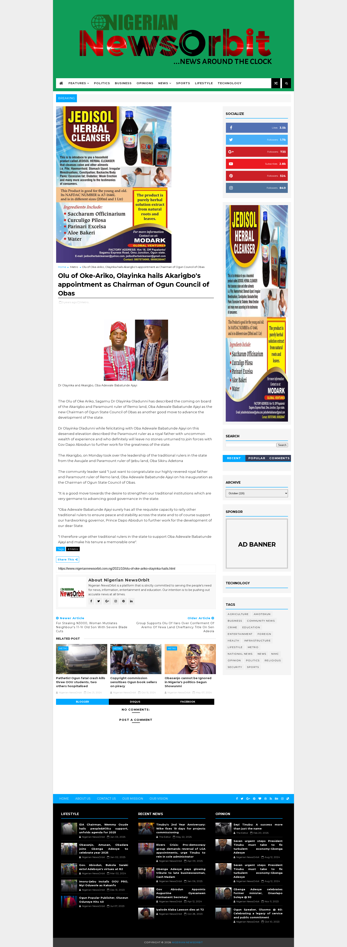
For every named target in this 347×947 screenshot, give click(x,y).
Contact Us (106, 798)
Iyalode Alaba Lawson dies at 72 (180, 909)
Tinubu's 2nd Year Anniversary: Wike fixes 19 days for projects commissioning (180, 828)
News (163, 83)
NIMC (275, 653)
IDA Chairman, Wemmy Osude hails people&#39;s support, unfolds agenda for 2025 (103, 828)
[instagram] (282, 798)
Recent (234, 458)
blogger (82, 701)
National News (240, 653)
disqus (135, 701)
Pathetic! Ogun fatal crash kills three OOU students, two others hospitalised (80, 682)
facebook (187, 701)
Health (233, 640)
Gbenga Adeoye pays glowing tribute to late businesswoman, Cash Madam (180, 872)
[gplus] (248, 798)
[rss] (271, 798)
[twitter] (242, 798)
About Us (83, 798)
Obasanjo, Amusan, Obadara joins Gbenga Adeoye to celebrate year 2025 (103, 848)
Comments (279, 458)
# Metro (73, 549)
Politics (102, 83)
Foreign (264, 633)
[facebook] (237, 798)
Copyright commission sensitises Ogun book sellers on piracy (133, 682)
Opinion (234, 660)
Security (235, 666)
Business (123, 83)
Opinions (145, 83)
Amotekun (262, 614)
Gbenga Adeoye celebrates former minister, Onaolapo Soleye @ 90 (258, 893)
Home (62, 266)
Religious (273, 660)
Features (77, 83)
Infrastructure (257, 640)
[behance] (276, 798)
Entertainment (240, 633)
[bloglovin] (259, 798)
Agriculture (238, 614)
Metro (74, 266)
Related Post (68, 638)
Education (251, 627)
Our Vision (159, 798)
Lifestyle (204, 83)
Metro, (85, 302)
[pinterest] (254, 798)
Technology (230, 83)
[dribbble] (265, 798)
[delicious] (288, 798)
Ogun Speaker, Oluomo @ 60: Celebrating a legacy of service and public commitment (258, 913)
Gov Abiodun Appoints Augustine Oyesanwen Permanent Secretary (180, 893)
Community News (261, 620)
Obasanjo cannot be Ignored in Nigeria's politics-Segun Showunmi (188, 682)
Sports (183, 83)
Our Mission (132, 798)
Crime (232, 627)
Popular (256, 458)
